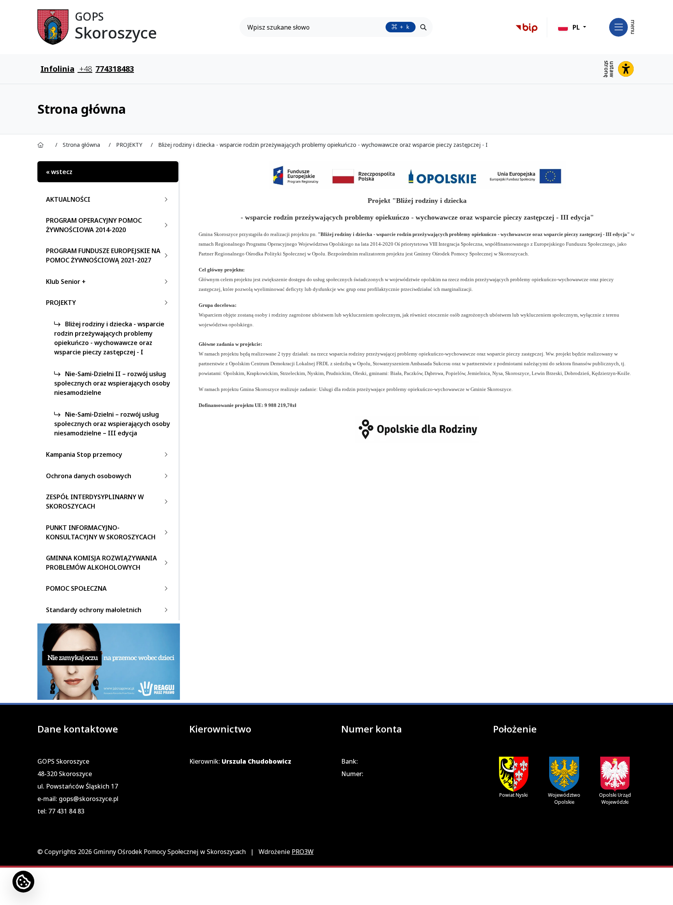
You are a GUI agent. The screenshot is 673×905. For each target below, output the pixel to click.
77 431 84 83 (66, 811)
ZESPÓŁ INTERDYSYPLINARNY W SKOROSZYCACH (95, 502)
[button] (572, 27)
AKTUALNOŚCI (68, 199)
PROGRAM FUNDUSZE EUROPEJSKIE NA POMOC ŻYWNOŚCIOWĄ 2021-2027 (103, 255)
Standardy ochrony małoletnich (93, 610)
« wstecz (59, 171)
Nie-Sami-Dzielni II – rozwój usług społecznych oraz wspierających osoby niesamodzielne (112, 383)
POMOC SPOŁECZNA (76, 588)
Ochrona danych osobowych (88, 476)
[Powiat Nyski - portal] (514, 773)
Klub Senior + (66, 281)
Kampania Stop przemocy (84, 454)
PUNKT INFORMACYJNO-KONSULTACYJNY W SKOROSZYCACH (101, 532)
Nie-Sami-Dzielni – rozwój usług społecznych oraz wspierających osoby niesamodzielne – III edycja (112, 423)
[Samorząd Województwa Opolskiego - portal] (564, 774)
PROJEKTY (61, 302)
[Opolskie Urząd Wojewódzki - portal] (615, 774)
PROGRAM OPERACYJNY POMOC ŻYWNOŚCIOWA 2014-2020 (94, 225)
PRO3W (303, 851)
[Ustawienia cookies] (23, 882)
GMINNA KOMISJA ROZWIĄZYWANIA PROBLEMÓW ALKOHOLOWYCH (101, 563)
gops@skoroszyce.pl (88, 798)
